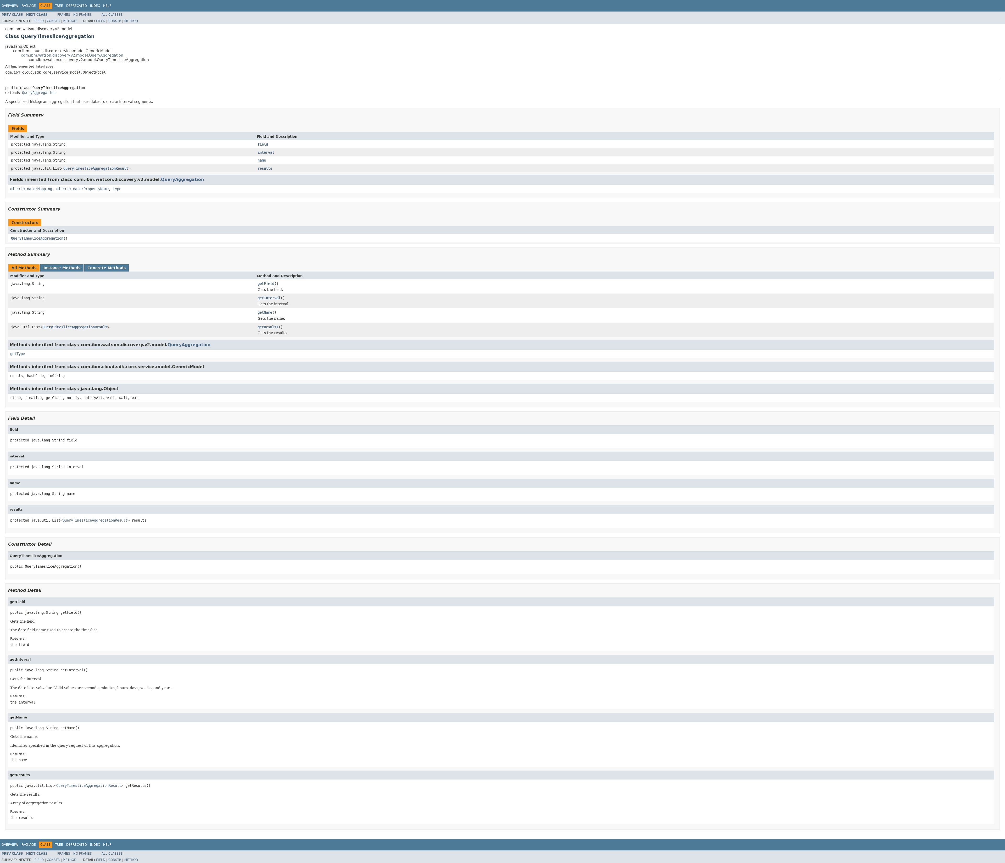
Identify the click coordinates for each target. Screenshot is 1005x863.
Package (28, 6)
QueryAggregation (38, 93)
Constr (53, 21)
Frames (63, 14)
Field (39, 21)
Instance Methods (61, 268)
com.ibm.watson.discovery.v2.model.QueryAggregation (72, 55)
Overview (10, 6)
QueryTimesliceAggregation (37, 238)
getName (265, 312)
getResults (268, 327)
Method (69, 21)
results (265, 168)
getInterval (269, 298)
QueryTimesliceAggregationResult (95, 168)
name (262, 160)
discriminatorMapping (31, 189)
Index (95, 6)
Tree (59, 6)
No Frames (82, 14)
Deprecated (76, 6)
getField (266, 283)
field (263, 144)
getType (17, 354)
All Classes (112, 14)
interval (266, 152)
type (117, 189)
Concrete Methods (106, 268)
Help (107, 6)
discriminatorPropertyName (82, 189)
